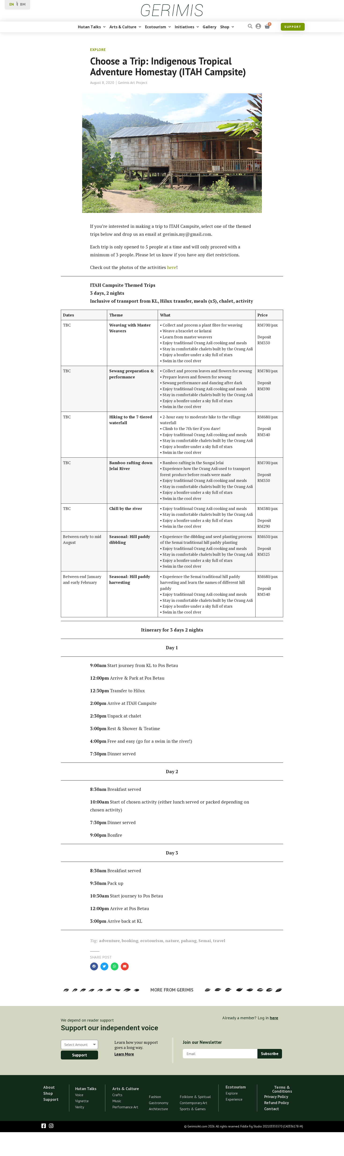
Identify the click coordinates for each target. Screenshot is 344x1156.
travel (219, 940)
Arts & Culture (123, 26)
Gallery (209, 26)
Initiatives (184, 26)
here (171, 267)
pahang (189, 940)
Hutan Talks (89, 26)
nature (172, 940)
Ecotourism (155, 26)
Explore (98, 49)
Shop (224, 26)
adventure (109, 940)
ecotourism (151, 940)
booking (130, 940)
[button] (94, 966)
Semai (204, 940)
